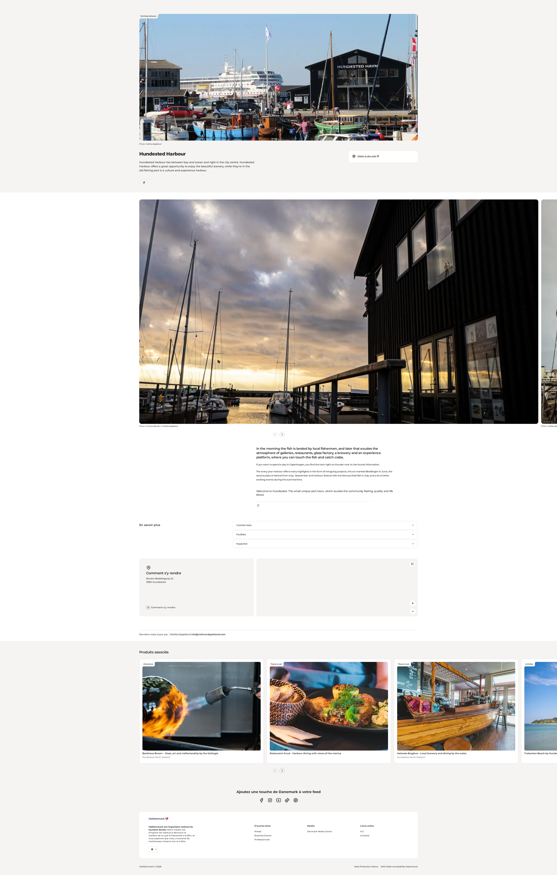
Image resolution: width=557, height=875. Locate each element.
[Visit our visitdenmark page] (278, 800)
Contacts (364, 835)
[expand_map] (412, 564)
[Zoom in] (412, 603)
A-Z (362, 831)
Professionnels (262, 839)
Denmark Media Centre (319, 831)
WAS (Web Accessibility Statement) (399, 866)
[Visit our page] (270, 800)
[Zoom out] (412, 611)
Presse (257, 831)
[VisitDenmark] (158, 818)
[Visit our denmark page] (261, 800)
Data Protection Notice (366, 866)
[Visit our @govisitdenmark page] (287, 800)
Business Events (262, 835)
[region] (337, 587)
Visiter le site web (366, 156)
